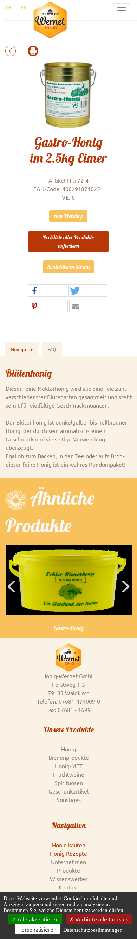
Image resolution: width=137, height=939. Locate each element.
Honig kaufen (68, 844)
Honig (68, 748)
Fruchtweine (68, 774)
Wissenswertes (68, 878)
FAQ (51, 349)
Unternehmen (68, 861)
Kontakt (68, 887)
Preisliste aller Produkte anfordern (68, 241)
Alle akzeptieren (37, 918)
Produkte (68, 870)
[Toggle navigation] (121, 10)
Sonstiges (69, 799)
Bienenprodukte (68, 757)
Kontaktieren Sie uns (68, 266)
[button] (47, 291)
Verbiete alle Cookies (101, 918)
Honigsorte (22, 349)
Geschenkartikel (68, 791)
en (24, 7)
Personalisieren (37, 929)
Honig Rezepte (68, 853)
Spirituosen (68, 782)
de (8, 7)
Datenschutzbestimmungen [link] (93, 930)
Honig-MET (69, 765)
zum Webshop (68, 216)
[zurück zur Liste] (11, 49)
